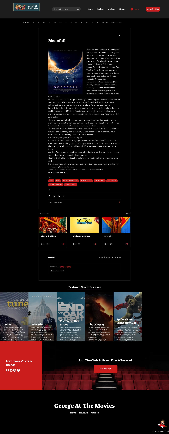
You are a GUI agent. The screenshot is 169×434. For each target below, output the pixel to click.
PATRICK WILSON (86, 181)
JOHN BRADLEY (71, 184)
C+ (60, 22)
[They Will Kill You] (53, 225)
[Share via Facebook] (49, 196)
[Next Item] (166, 317)
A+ (97, 22)
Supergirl (108, 236)
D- (87, 22)
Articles (105, 22)
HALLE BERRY (112, 181)
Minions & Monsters (81, 236)
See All (128, 213)
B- (55, 22)
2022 (58, 181)
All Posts (26, 22)
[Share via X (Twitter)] (54, 196)
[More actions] (119, 35)
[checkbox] (6, 337)
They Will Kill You (48, 236)
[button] (13, 336)
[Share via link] (64, 196)
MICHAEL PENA (99, 181)
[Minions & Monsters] (84, 225)
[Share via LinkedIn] (59, 196)
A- (38, 22)
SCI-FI (51, 181)
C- (70, 22)
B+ (44, 22)
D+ (76, 22)
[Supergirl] (116, 225)
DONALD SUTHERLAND (70, 181)
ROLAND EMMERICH (56, 184)
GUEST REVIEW (116, 22)
